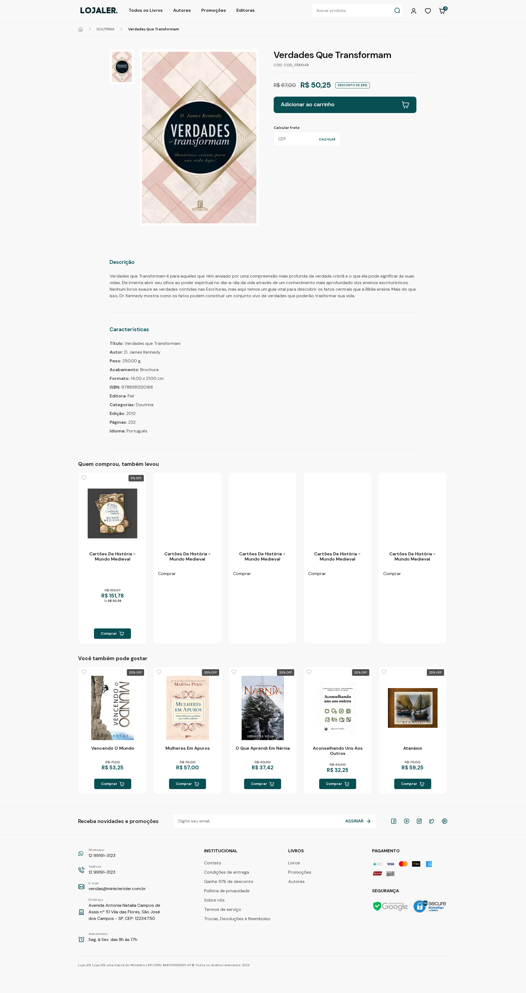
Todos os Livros (146, 10)
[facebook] (393, 821)
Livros (294, 863)
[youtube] (407, 821)
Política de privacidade (227, 891)
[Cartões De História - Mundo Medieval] (112, 513)
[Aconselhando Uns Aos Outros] (337, 707)
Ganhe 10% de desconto (228, 881)
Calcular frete (286, 127)
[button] (414, 10)
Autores (182, 10)
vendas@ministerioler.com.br (117, 886)
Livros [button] (296, 851)
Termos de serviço (222, 909)
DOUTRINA (106, 29)
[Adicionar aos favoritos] (84, 477)
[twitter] (432, 821)
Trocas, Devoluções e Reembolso (237, 919)
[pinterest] (444, 821)
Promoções (213, 10)
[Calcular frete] (327, 139)
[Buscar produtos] (397, 10)
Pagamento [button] (386, 851)
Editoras (245, 10)
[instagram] (419, 821)
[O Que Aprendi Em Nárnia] (262, 707)
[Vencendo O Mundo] (112, 707)
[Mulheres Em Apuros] (187, 707)
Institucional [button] (221, 851)
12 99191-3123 (101, 853)
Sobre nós (214, 900)
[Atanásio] (413, 707)
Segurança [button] (386, 891)
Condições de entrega (226, 872)
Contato (212, 863)
